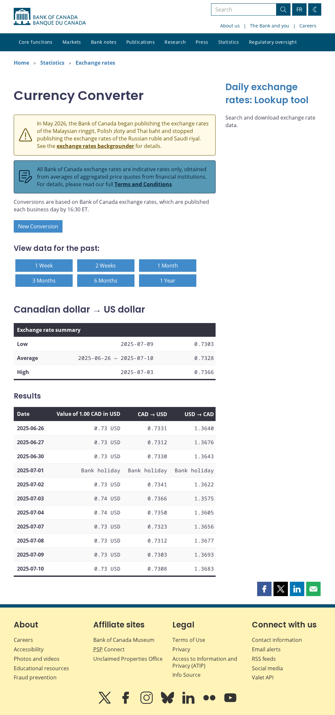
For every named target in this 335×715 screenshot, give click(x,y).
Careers (307, 26)
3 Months (44, 280)
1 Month (167, 265)
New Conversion (38, 226)
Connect (109, 649)
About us (230, 26)
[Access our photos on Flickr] (210, 702)
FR (299, 9)
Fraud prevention (35, 677)
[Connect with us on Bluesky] (168, 702)
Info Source (186, 674)
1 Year (167, 280)
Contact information (277, 639)
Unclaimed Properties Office (128, 658)
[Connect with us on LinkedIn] (189, 702)
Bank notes (103, 42)
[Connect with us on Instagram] (147, 702)
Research (175, 42)
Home (21, 62)
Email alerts (266, 649)
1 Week (44, 265)
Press (202, 42)
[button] (264, 589)
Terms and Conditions (143, 184)
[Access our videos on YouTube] (230, 702)
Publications (140, 42)
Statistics (228, 42)
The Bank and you (269, 26)
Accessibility (29, 649)
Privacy (181, 649)
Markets (71, 42)
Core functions (36, 42)
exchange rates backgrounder (95, 146)
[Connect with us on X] (105, 702)
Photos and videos (37, 658)
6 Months (105, 280)
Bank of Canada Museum (123, 639)
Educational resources (41, 668)
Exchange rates (95, 62)
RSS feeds (264, 658)
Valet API (262, 677)
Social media (267, 668)
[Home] (50, 16)
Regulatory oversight (273, 42)
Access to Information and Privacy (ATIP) (204, 662)
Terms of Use (188, 639)
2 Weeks (106, 265)
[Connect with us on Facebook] (126, 702)
